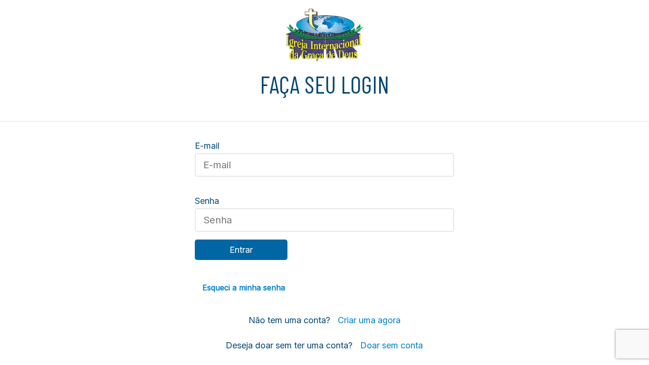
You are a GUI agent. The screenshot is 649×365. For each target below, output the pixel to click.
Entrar (241, 250)
